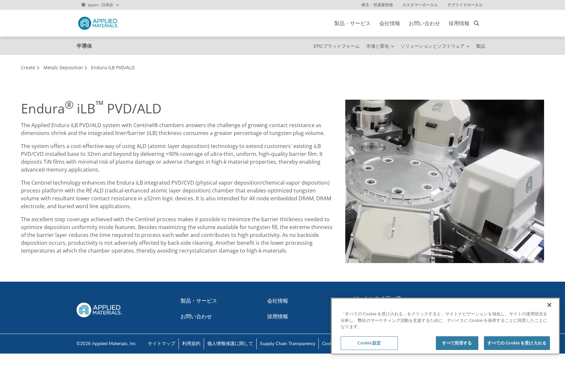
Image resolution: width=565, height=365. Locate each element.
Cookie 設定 (369, 343)
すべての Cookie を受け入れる (517, 343)
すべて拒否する (457, 343)
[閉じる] (549, 305)
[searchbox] (476, 23)
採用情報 (459, 23)
